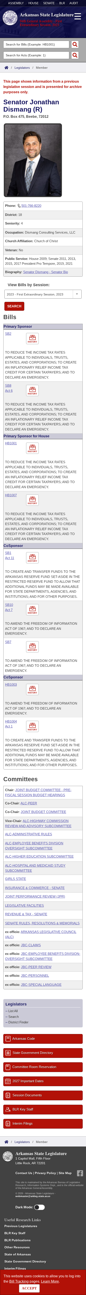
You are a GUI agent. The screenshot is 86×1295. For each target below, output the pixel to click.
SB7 (8, 642)
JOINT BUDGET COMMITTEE (43, 812)
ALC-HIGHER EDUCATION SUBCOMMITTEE (39, 856)
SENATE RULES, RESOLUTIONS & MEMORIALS (42, 923)
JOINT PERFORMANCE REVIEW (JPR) (35, 896)
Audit (73, 3)
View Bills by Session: (29, 285)
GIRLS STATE (15, 879)
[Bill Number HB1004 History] (33, 726)
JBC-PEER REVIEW (36, 967)
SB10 (9, 605)
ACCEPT (29, 1288)
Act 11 (9, 558)
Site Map (65, 1173)
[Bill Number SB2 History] (33, 339)
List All (13, 1011)
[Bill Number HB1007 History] (33, 500)
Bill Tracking (19, 1281)
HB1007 (11, 495)
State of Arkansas (17, 1254)
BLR (62, 3)
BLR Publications (17, 1240)
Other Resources (17, 1247)
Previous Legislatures (20, 1226)
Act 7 (9, 610)
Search (14, 306)
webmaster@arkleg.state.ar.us (32, 1196)
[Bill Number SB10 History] (33, 610)
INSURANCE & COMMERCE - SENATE (35, 888)
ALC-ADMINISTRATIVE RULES (28, 834)
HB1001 (11, 443)
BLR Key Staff (14, 1233)
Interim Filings (15, 1268)
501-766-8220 (31, 206)
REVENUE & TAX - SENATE (26, 914)
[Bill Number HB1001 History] (33, 448)
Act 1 (9, 726)
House (33, 3)
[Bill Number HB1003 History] (33, 689)
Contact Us (23, 1173)
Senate (49, 3)
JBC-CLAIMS (31, 945)
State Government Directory (25, 1261)
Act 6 (9, 390)
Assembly (16, 3)
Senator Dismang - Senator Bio (45, 272)
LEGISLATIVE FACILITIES (24, 905)
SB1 (8, 553)
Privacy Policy (45, 1173)
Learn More (50, 1281)
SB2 (8, 333)
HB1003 (11, 684)
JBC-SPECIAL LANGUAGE (41, 984)
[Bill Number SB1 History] (33, 558)
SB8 (8, 385)
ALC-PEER (29, 803)
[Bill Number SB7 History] (33, 647)
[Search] (75, 44)
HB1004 (11, 721)
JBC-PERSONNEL (35, 975)
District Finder (18, 1022)
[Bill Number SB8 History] (33, 390)
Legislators (22, 67)
